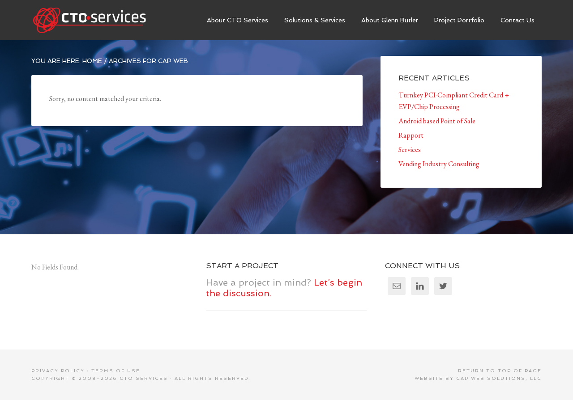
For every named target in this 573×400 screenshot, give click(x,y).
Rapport (410, 135)
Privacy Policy (58, 370)
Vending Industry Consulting (438, 163)
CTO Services (98, 20)
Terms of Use (115, 370)
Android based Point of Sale (436, 121)
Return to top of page (500, 370)
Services (409, 149)
